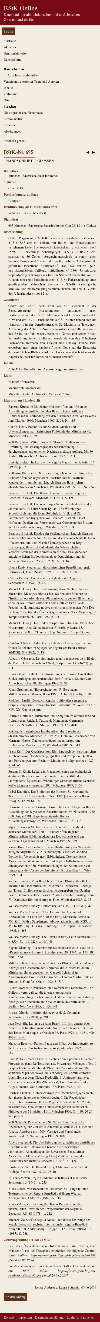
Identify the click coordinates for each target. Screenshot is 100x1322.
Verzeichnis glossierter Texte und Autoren (31, 81)
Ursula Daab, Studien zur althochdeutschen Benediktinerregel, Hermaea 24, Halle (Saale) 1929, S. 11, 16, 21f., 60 (49, 569)
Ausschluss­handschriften (23, 75)
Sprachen (10, 106)
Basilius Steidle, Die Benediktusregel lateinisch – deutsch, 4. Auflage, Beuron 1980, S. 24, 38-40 (48, 1169)
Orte (7, 100)
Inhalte (8, 87)
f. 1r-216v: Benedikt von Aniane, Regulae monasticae (45, 369)
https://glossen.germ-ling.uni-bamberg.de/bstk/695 (63, 1255)
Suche (9, 31)
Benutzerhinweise (15, 53)
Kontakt (9, 1317)
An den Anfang (15, 1297)
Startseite (10, 41)
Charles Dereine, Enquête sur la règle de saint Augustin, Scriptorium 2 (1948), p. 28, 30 (45, 580)
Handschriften (14, 69)
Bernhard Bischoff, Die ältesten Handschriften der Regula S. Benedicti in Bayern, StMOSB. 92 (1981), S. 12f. (47, 495)
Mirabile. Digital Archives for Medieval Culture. (40, 394)
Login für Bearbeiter (80, 1317)
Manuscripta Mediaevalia (24, 388)
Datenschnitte (12, 59)
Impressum (24, 1317)
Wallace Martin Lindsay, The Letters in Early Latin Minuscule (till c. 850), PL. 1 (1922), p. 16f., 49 (52, 939)
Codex (91, 225)
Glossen (45, 160)
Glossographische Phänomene (23, 112)
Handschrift (19, 160)
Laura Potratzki (69, 1287)
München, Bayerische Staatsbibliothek (33, 175)
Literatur (9, 125)
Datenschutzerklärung (49, 1317)
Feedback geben (14, 141)
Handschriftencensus (21, 381)
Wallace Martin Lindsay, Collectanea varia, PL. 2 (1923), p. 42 (50, 906)
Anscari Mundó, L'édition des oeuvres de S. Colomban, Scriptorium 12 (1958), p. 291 (44, 1014)
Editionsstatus (13, 119)
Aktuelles (10, 47)
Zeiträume (10, 94)
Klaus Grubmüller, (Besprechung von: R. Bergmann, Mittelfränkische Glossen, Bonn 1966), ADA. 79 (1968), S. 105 (50, 691)
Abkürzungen (12, 131)
